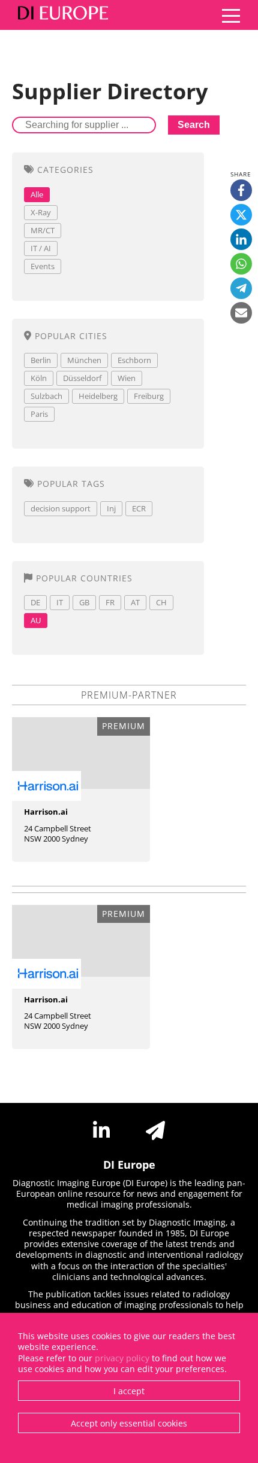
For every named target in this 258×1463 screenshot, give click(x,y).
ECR (139, 508)
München (84, 360)
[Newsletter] (155, 1130)
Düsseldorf (82, 378)
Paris (39, 414)
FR (110, 602)
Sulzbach (46, 396)
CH (161, 602)
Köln (39, 378)
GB (84, 602)
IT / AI (41, 248)
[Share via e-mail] (241, 313)
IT (59, 602)
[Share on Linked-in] (241, 239)
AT (135, 602)
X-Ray (41, 212)
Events (43, 266)
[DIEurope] (60, 15)
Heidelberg (98, 396)
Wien (127, 378)
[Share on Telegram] (241, 288)
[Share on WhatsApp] (241, 264)
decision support (61, 508)
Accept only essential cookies (129, 1423)
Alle (37, 194)
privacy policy (122, 1358)
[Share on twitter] (241, 214)
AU (36, 620)
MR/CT (43, 230)
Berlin (41, 360)
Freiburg (149, 396)
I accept (129, 1391)
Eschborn (134, 360)
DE (35, 602)
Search (194, 125)
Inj (111, 508)
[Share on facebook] (241, 190)
